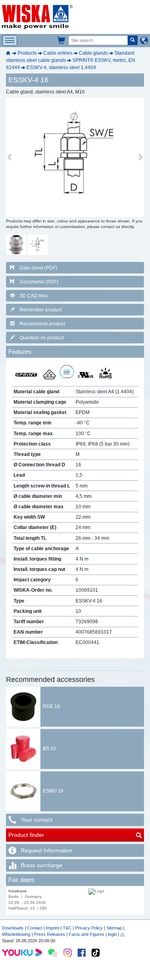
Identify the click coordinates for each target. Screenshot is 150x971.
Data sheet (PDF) (38, 268)
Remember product (41, 310)
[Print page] (122, 934)
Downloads (13, 927)
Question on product (42, 338)
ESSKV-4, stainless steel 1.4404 (61, 67)
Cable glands (93, 53)
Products (27, 53)
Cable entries (57, 53)
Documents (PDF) (39, 282)
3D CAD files (34, 296)
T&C (67, 927)
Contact (34, 927)
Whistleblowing (17, 934)
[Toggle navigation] (9, 40)
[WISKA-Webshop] (61, 40)
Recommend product (42, 324)
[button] (9, 157)
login (112, 934)
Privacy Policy (89, 927)
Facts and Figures (86, 934)
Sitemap (114, 927)
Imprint (52, 927)
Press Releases (49, 934)
